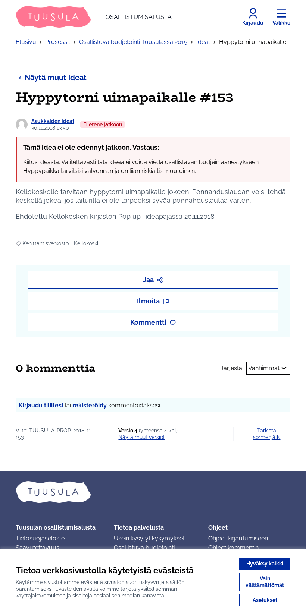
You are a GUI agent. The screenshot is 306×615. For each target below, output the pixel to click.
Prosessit (57, 41)
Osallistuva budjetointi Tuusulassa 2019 (133, 41)
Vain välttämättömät (265, 581)
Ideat (203, 41)
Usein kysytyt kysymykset (149, 538)
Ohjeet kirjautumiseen (238, 538)
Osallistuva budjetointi (144, 547)
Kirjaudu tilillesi (41, 405)
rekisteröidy (89, 405)
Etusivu (26, 41)
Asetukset (265, 600)
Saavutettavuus (37, 547)
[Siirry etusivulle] (153, 492)
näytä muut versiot (141, 437)
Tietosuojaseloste (40, 538)
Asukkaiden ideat (52, 121)
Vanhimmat (264, 368)
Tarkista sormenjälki (267, 434)
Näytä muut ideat (56, 77)
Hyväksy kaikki (265, 564)
